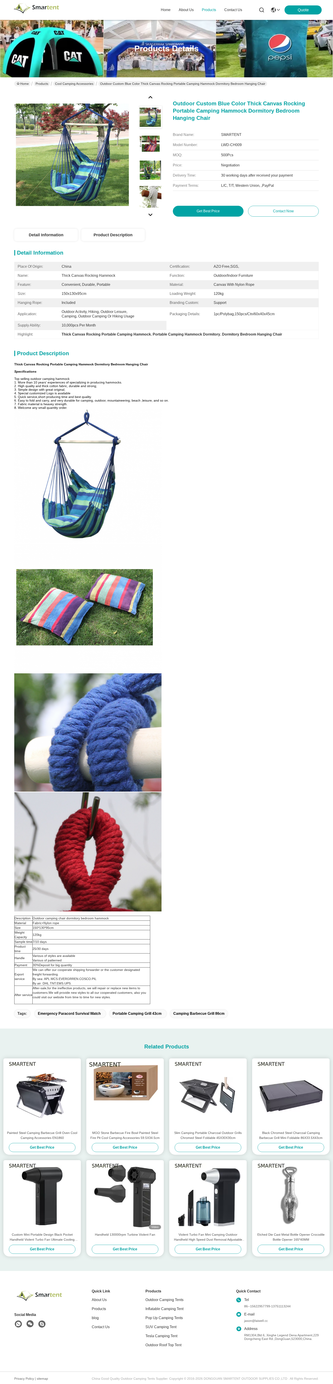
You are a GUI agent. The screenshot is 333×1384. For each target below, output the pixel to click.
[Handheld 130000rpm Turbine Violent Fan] (125, 1196)
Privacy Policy (24, 1378)
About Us (99, 1300)
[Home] (39, 1301)
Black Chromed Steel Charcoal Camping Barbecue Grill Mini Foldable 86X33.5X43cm (291, 1135)
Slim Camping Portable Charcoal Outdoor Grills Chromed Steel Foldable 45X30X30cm (208, 1135)
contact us (233, 10)
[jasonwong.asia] (42, 1324)
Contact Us (101, 1327)
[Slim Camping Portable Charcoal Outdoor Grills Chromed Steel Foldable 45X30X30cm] (208, 1094)
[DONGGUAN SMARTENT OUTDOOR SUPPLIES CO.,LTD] (36, 10)
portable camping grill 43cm (137, 1013)
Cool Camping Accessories (74, 83)
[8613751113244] (18, 1324)
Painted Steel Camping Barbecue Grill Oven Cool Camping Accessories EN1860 (42, 1135)
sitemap (42, 1378)
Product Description (113, 235)
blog (95, 1318)
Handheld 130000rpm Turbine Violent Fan (125, 1234)
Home (166, 10)
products (209, 10)
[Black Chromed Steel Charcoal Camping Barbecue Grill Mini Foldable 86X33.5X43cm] (291, 1094)
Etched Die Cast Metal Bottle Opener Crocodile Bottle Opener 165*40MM (291, 1237)
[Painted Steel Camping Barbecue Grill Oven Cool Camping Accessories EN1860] (42, 1094)
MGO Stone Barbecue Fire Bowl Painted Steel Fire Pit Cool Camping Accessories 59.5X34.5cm (125, 1135)
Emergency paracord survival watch (69, 1013)
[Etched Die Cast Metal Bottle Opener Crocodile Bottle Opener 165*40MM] (291, 1196)
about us (186, 10)
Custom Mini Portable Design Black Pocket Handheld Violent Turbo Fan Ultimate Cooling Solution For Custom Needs (42, 1237)
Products (42, 83)
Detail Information (46, 235)
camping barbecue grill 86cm (198, 1013)
